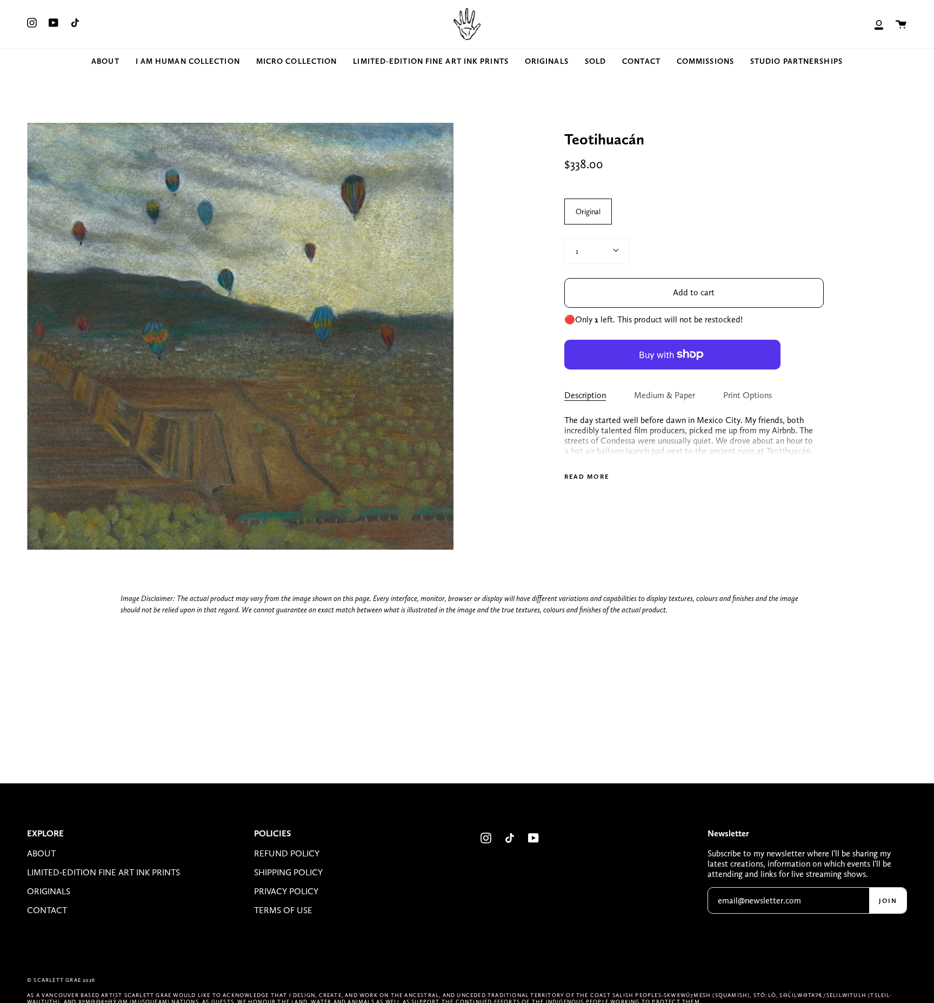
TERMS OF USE (283, 910)
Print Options (747, 395)
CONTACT (47, 910)
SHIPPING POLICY (288, 872)
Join (888, 901)
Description (585, 395)
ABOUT (41, 853)
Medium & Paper (664, 395)
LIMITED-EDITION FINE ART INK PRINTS (103, 872)
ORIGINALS (48, 891)
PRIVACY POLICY (286, 891)
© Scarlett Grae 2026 (61, 980)
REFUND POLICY (286, 853)
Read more (587, 476)
